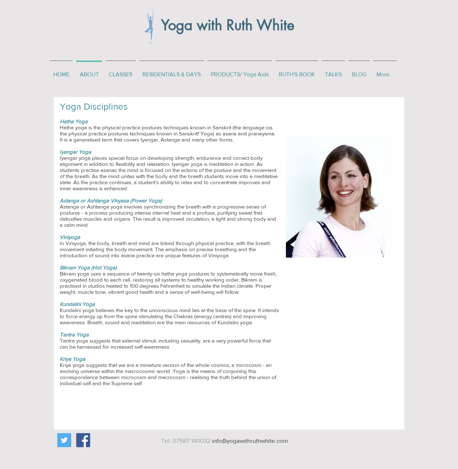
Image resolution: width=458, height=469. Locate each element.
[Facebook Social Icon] (83, 440)
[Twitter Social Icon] (64, 440)
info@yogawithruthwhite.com (250, 440)
